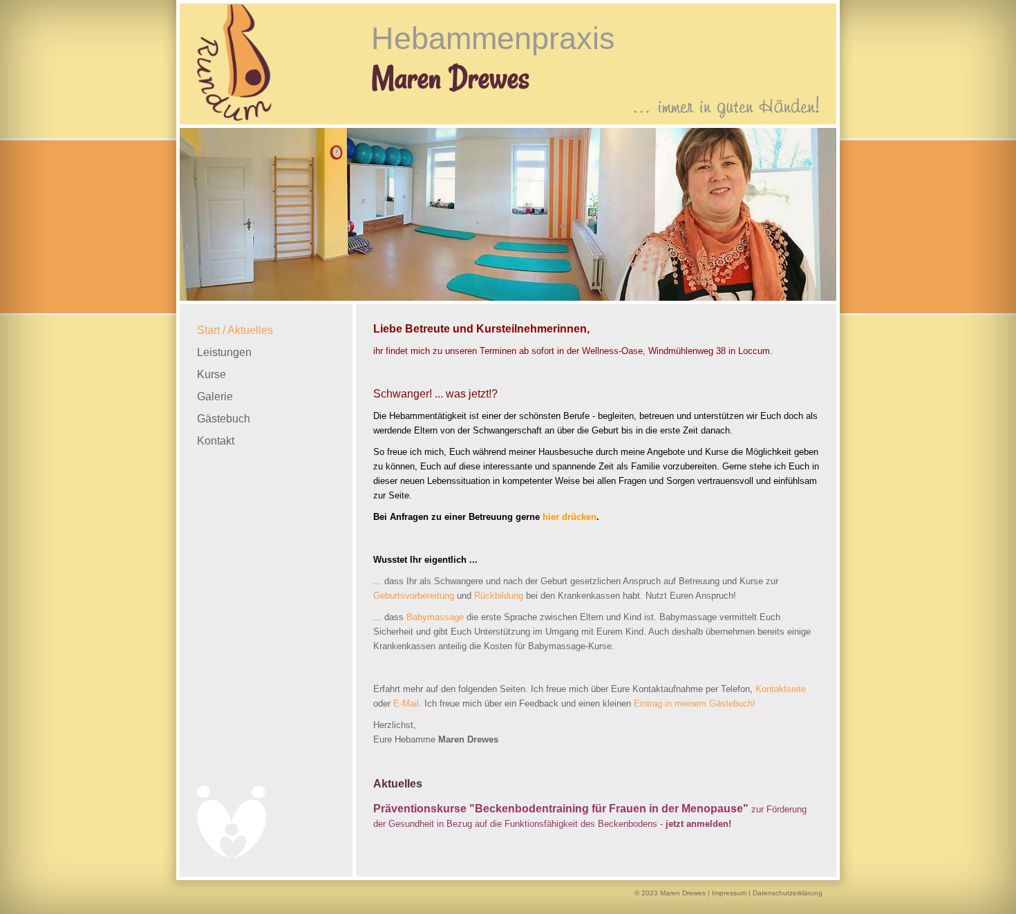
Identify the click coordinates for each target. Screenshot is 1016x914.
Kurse (211, 374)
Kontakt (215, 441)
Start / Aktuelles (235, 330)
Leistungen (224, 352)
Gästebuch (223, 419)
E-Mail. (407, 703)
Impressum (729, 893)
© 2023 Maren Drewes (670, 893)
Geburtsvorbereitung (413, 595)
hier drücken (569, 517)
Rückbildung (498, 595)
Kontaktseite (780, 689)
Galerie (215, 396)
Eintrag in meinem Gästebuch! (694, 703)
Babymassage (435, 617)
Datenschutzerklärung (787, 893)
